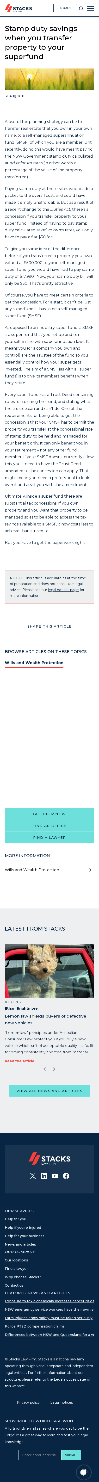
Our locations (16, 1260)
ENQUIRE (65, 8)
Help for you (15, 1219)
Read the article (19, 1061)
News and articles (20, 1244)
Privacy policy (29, 1402)
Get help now (49, 814)
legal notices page (63, 590)
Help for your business (24, 1236)
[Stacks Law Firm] (18, 8)
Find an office (49, 826)
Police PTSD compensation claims (35, 1326)
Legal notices (61, 1402)
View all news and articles (49, 1091)
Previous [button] (44, 1069)
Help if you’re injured (23, 1227)
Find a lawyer (49, 837)
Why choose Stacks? (23, 1277)
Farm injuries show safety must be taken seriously (49, 1318)
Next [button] (54, 1069)
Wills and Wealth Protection (34, 663)
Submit (71, 1455)
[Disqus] (49, 737)
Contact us (14, 1285)
